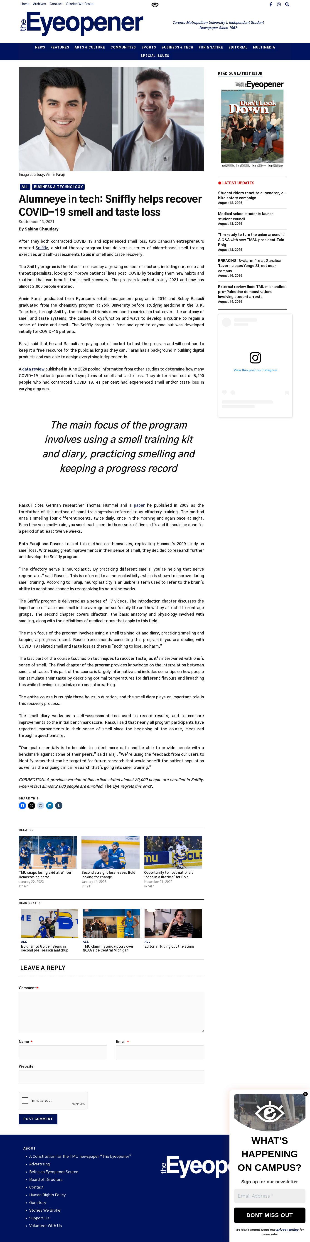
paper (139, 505)
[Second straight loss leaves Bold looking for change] (110, 852)
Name (26, 1041)
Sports (148, 47)
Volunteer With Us (45, 1226)
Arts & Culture (90, 47)
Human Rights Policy (47, 1195)
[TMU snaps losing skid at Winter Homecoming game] (48, 852)
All (25, 187)
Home (25, 4)
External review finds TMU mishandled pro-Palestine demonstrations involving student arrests (251, 292)
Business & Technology (58, 187)
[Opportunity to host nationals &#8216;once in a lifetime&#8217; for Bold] (173, 852)
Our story (37, 1203)
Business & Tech (177, 47)
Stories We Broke (44, 1210)
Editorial (238, 47)
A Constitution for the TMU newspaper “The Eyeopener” (80, 1156)
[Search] (287, 4)
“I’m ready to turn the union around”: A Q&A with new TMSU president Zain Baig (251, 240)
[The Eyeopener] (91, 25)
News (40, 47)
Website (26, 1066)
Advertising (39, 1164)
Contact (56, 4)
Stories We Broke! (80, 4)
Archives (39, 4)
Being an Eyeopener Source (53, 1172)
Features (60, 47)
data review (33, 369)
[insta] (279, 4)
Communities (123, 47)
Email (122, 1041)
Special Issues (155, 56)
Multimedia (264, 47)
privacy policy (287, 1229)
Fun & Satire (211, 47)
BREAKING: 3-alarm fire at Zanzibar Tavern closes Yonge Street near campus (250, 266)
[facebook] (271, 4)
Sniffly (42, 248)
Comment (29, 988)
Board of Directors (46, 1179)
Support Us (39, 1218)
